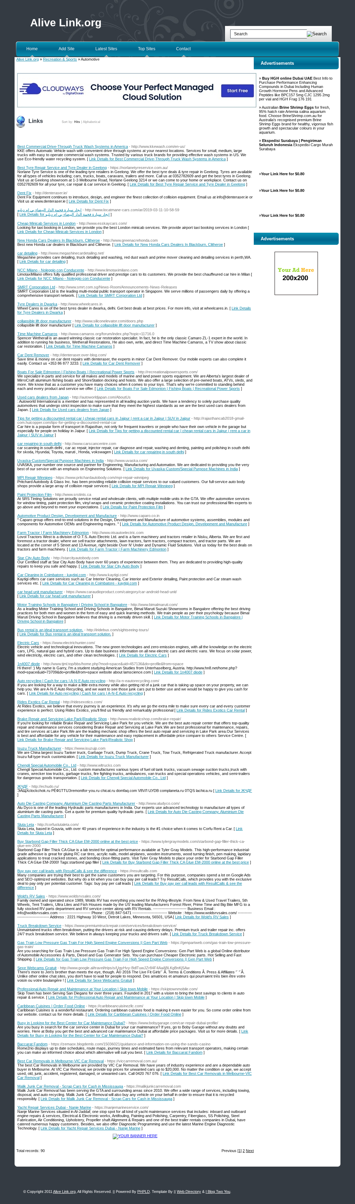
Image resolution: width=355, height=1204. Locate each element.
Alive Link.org (66, 23)
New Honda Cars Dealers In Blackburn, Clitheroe (58, 240)
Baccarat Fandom (32, 1044)
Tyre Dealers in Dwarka (37, 304)
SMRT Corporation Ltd (36, 287)
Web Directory (189, 1191)
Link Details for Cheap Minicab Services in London (59, 232)
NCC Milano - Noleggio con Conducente (50, 270)
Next (250, 1151)
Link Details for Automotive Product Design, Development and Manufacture (184, 524)
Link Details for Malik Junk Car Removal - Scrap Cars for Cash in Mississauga (106, 1099)
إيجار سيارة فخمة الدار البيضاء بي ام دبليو (49, 210)
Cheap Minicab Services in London (46, 223)
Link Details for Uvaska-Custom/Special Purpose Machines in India (181, 469)
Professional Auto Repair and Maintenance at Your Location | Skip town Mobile (82, 989)
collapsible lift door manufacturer (44, 321)
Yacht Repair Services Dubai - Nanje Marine (54, 1107)
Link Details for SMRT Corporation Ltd (110, 295)
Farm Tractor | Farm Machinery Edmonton (53, 532)
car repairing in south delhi (39, 444)
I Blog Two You (218, 1191)
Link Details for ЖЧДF (233, 790)
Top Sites (146, 48)
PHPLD (143, 1191)
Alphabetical (91, 122)
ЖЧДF (22, 786)
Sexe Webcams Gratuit (37, 968)
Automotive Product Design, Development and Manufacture (67, 516)
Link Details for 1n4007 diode (178, 672)
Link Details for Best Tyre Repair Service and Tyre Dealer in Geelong (187, 184)
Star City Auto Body (33, 558)
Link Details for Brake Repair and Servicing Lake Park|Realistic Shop (75, 740)
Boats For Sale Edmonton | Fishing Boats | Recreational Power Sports (76, 372)
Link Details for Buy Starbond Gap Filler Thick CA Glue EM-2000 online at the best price (175, 862)
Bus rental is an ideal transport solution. (50, 630)
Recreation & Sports (60, 59)
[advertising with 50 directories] (135, 1136)
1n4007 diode (28, 664)
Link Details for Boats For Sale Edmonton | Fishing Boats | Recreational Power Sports (168, 388)
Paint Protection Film (34, 494)
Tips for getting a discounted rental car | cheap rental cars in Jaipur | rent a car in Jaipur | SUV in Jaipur (103, 418)
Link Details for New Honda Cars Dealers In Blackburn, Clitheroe (168, 244)
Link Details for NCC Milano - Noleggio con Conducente (63, 278)
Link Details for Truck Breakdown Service (207, 934)
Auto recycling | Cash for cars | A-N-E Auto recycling (61, 681)
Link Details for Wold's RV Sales (202, 917)
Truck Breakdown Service (39, 926)
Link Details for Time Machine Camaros (79, 346)
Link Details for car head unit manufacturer (55, 596)
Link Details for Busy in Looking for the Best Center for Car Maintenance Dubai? (132, 1033)
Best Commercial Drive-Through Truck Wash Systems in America (72, 146)
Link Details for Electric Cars (143, 655)
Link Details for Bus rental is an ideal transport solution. (65, 634)
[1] (239, 1151)
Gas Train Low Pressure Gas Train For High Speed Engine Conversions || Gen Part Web (92, 942)
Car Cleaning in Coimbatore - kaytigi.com (51, 575)
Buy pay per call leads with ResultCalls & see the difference (67, 871)
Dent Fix (24, 193)
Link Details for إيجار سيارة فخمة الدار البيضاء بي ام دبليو (64, 214)
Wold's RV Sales (31, 896)
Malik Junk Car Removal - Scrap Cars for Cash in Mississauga (70, 1086)
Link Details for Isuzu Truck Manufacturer (114, 757)
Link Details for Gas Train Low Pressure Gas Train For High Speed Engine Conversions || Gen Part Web (124, 959)
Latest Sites (106, 48)
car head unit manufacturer (40, 592)
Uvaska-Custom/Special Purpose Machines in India (60, 460)
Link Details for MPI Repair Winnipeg (142, 486)
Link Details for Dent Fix (89, 201)
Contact (183, 48)
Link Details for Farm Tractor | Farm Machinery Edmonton (117, 549)
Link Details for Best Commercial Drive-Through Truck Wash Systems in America (157, 159)
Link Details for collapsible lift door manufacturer (115, 325)
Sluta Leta (25, 824)
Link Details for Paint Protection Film (133, 507)
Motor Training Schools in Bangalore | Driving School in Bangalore (72, 605)
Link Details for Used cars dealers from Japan (70, 410)
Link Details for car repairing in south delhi (149, 452)
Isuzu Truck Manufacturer (39, 748)
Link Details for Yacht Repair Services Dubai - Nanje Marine (90, 1128)
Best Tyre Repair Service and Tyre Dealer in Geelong (62, 168)
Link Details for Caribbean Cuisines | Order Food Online (134, 1014)
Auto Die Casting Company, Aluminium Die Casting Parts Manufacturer (76, 803)
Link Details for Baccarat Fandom (174, 1052)
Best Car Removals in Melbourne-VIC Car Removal (60, 1061)
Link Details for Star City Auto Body (110, 566)
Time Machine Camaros (37, 334)
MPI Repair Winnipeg (34, 477)
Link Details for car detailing (42, 261)
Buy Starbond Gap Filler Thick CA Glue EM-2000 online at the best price (77, 841)
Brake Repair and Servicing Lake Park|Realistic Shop (62, 719)
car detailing (27, 253)
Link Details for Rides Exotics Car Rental (210, 710)
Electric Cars (28, 643)
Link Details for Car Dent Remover (111, 363)
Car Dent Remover (33, 355)
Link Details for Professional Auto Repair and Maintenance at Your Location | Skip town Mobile (126, 997)
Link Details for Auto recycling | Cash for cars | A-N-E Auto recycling (86, 693)
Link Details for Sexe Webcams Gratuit (99, 980)
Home (32, 48)
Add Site (67, 48)
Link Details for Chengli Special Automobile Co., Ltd (123, 778)
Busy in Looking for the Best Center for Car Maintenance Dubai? (71, 1023)
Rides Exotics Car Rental (38, 702)
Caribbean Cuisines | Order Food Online (51, 1006)
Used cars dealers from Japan (43, 397)
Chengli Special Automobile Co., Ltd (46, 765)
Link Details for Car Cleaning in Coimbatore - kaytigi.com (89, 583)
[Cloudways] (136, 107)
